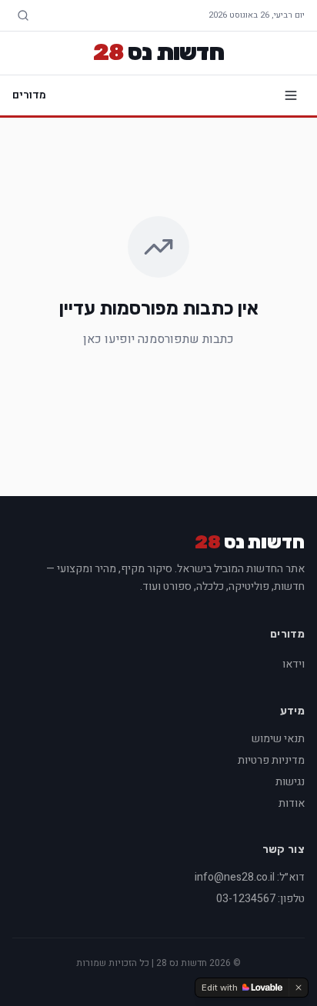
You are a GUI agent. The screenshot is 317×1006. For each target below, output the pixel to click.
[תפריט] (291, 95)
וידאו (293, 664)
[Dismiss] (298, 987)
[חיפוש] (23, 15)
